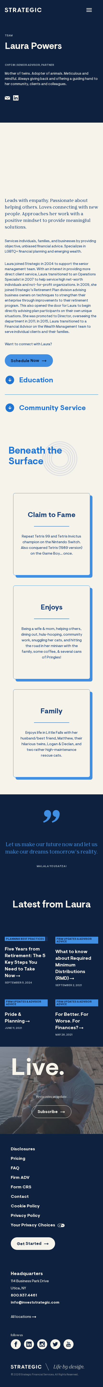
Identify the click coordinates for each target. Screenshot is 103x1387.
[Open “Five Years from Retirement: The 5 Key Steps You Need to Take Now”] (26, 959)
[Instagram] (42, 1344)
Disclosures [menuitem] (23, 1149)
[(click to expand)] (89, 10)
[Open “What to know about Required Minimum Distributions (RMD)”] (76, 961)
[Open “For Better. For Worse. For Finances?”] (76, 1017)
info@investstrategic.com (35, 1303)
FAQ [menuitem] (15, 1168)
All (21, 1317)
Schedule (25, 361)
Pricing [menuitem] (18, 1159)
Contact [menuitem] (20, 1197)
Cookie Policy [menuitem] (25, 1206)
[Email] (7, 98)
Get (29, 1244)
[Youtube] (68, 1344)
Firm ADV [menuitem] (20, 1178)
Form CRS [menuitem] (21, 1187)
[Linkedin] (29, 1344)
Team (9, 35)
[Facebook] (16, 1344)
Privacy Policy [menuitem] (25, 1216)
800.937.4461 (24, 1295)
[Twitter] (55, 1344)
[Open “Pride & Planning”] (26, 1014)
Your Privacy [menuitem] (33, 1225)
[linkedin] (15, 98)
